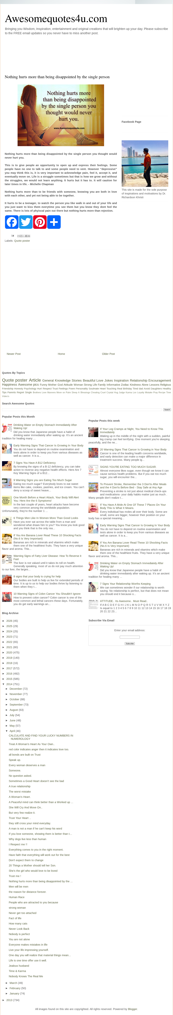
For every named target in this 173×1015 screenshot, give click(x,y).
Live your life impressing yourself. (29, 949)
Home (61, 353)
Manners (51, 392)
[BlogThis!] (21, 236)
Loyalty (140, 392)
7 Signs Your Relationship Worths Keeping (125, 583)
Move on (60, 392)
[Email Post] (12, 235)
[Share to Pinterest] (29, 236)
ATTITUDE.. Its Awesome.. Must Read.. (124, 601)
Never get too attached (22, 912)
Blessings (85, 392)
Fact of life (15, 918)
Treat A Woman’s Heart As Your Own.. (32, 744)
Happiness (9, 384)
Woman (78, 384)
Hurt (39, 388)
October (15, 699)
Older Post (108, 353)
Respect (47, 388)
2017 (9, 668)
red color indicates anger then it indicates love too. (39, 749)
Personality (82, 388)
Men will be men (18, 886)
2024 (9, 631)
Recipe (162, 392)
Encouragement (159, 380)
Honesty (18, 388)
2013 (9, 1000)
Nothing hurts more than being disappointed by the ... (41, 881)
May (13, 725)
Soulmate (94, 388)
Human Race (16, 897)
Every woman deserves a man (27, 765)
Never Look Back (19, 928)
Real (119, 388)
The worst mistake (20, 791)
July (12, 715)
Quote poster (22, 240)
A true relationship (19, 786)
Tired (135, 388)
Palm (68, 392)
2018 (9, 663)
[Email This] (18, 236)
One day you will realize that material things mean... (40, 955)
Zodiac (125, 384)
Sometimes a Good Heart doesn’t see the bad (36, 781)
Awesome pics (28, 384)
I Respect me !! (18, 844)
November (16, 694)
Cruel (103, 392)
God (60, 384)
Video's (5, 396)
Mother (52, 384)
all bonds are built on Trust (25, 754)
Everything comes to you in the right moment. (36, 849)
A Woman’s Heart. (20, 796)
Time (168, 392)
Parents (11, 392)
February (15, 988)
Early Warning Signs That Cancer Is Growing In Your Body (48, 445)
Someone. (15, 770)
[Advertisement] (70, 54)
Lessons (154, 384)
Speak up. (15, 759)
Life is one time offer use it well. (28, 960)
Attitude (68, 384)
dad (141, 388)
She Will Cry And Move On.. (25, 807)
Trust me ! (15, 876)
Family (102, 384)
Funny (43, 384)
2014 (9, 684)
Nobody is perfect (19, 934)
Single (28, 392)
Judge (122, 392)
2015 (9, 678)
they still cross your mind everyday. (30, 823)
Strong (88, 384)
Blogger (132, 1009)
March (14, 982)
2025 (9, 626)
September (17, 704)
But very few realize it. (22, 812)
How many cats (18, 923)
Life (95, 384)
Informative (113, 384)
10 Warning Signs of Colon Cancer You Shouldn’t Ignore (47, 593)
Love (99, 380)
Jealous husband (19, 965)
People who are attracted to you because (33, 902)
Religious (165, 384)
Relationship (138, 380)
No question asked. (20, 775)
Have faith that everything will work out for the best (39, 854)
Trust (55, 388)
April (13, 730)
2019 (9, 657)
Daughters (156, 388)
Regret (20, 392)
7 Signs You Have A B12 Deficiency (35, 462)
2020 (9, 652)
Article (35, 380)
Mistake (148, 392)
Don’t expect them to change (26, 860)
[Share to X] (23, 236)
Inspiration (121, 380)
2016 (9, 673)
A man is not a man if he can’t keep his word (35, 828)
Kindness (135, 384)
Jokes (108, 380)
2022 (9, 641)
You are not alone (19, 939)
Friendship (7, 388)
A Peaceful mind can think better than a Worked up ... (41, 802)
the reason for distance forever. (27, 891)
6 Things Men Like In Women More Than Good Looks (46, 517)
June (13, 720)
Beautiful (89, 380)
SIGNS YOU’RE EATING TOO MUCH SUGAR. (128, 466)
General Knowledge (56, 380)
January (15, 993)
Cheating (95, 392)
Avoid (147, 388)
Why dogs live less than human (27, 839)
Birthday (127, 388)
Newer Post (14, 353)
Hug (116, 392)
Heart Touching (108, 388)
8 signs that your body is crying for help (37, 576)
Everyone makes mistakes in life (28, 944)
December (16, 688)
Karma (129, 392)
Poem (72, 388)
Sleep (74, 392)
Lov (134, 392)
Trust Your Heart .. (20, 817)
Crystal (110, 392)
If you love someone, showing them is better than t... (40, 833)
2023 (9, 636)
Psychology (30, 388)
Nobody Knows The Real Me (26, 976)
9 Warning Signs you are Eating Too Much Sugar (43, 480)
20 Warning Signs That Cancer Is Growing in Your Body (133, 449)
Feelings (63, 388)
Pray (155, 392)
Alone (145, 384)
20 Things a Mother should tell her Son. (32, 865)
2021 (9, 647)
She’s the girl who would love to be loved (33, 870)
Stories (77, 380)
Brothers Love (39, 392)
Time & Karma (17, 971)
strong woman (17, 907)
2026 (9, 620)
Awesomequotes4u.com (56, 18)
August (14, 709)
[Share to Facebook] (26, 236)
